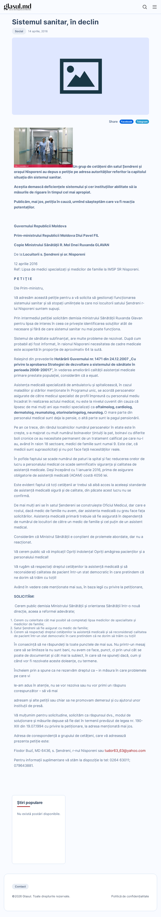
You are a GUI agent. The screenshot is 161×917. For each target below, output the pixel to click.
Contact (20, 886)
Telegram (142, 121)
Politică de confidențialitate (130, 896)
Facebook (126, 121)
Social (19, 31)
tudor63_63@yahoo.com (125, 751)
